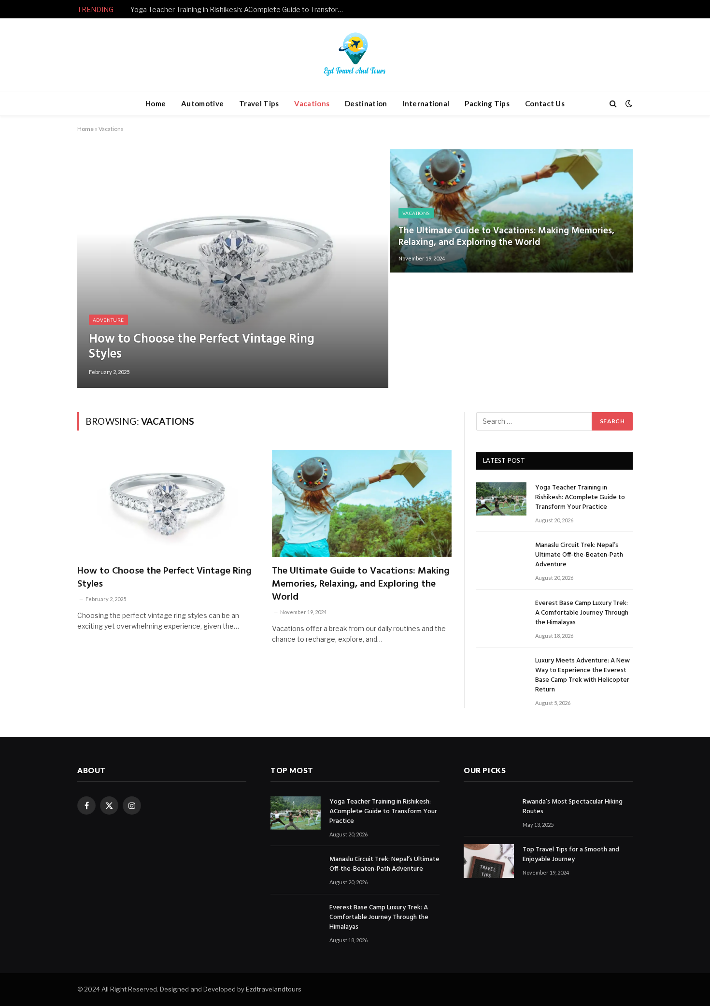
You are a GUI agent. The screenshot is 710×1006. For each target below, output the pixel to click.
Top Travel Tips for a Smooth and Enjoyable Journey (571, 854)
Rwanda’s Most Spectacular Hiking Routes (573, 807)
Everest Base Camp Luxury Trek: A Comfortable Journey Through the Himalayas (581, 613)
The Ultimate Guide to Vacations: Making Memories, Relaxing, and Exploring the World (506, 237)
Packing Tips (487, 103)
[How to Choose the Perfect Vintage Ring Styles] (232, 268)
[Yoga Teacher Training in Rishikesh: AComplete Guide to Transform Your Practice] (501, 499)
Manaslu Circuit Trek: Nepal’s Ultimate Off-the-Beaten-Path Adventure (239, 9)
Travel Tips (259, 103)
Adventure (108, 320)
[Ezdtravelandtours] (355, 54)
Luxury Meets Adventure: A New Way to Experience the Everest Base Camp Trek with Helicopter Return (582, 675)
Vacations (311, 103)
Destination (366, 103)
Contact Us (545, 103)
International (426, 103)
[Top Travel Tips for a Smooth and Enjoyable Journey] (489, 860)
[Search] (613, 104)
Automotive (202, 103)
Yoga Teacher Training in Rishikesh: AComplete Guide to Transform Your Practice (580, 497)
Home (155, 103)
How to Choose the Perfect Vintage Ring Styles (201, 347)
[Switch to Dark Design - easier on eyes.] (628, 103)
